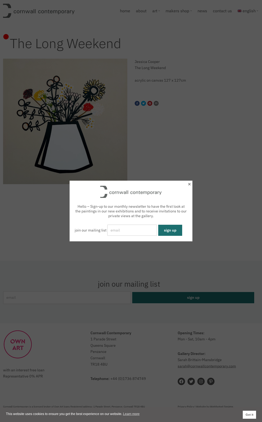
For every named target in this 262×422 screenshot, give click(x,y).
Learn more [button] (131, 414)
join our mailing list (90, 230)
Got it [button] (249, 414)
